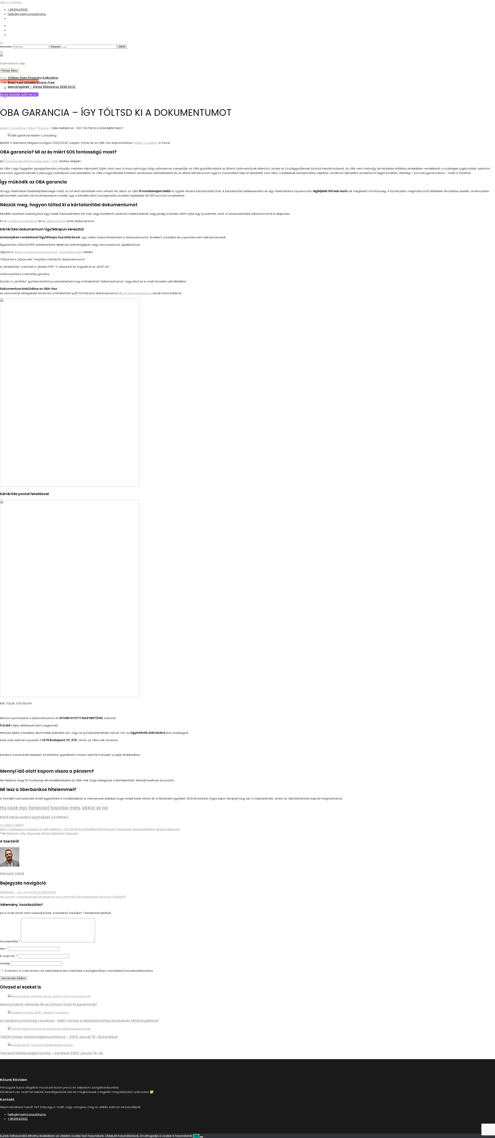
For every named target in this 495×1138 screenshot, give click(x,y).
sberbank (72, 833)
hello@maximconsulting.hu (27, 14)
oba (23, 833)
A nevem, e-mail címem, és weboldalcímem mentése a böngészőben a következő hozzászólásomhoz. (79, 971)
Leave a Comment (59, 829)
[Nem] (201, 1136)
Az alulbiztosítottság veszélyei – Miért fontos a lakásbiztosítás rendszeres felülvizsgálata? (79, 1020)
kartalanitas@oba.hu (137, 293)
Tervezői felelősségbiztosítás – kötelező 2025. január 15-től (51, 1053)
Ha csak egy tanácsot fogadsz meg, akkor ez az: (54, 808)
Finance (109, 829)
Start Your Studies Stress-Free (31, 82)
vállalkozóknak (55, 221)
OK (196, 1136)
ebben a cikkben (146, 143)
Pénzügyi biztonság (168, 829)
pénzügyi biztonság (53, 833)
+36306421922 (18, 10)
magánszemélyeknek (22, 221)
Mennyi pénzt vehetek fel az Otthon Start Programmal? (48, 1004)
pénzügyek (33, 833)
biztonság (13, 833)
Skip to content (11, 2)
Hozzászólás (10, 941)
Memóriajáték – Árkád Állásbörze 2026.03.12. (42, 87)
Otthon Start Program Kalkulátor (33, 78)
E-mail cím (8, 956)
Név (4, 949)
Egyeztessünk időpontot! (19, 94)
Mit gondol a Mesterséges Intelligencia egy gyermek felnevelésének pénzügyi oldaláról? (63, 897)
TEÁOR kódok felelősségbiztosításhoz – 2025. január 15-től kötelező (59, 1037)
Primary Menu (9, 70)
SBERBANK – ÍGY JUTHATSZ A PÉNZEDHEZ (28, 892)
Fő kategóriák (123, 829)
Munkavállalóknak (144, 829)
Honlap (5, 963)
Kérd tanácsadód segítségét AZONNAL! (34, 817)
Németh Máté (12, 873)
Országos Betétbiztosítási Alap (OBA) (31, 161)
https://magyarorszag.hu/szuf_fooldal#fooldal (48, 252)
